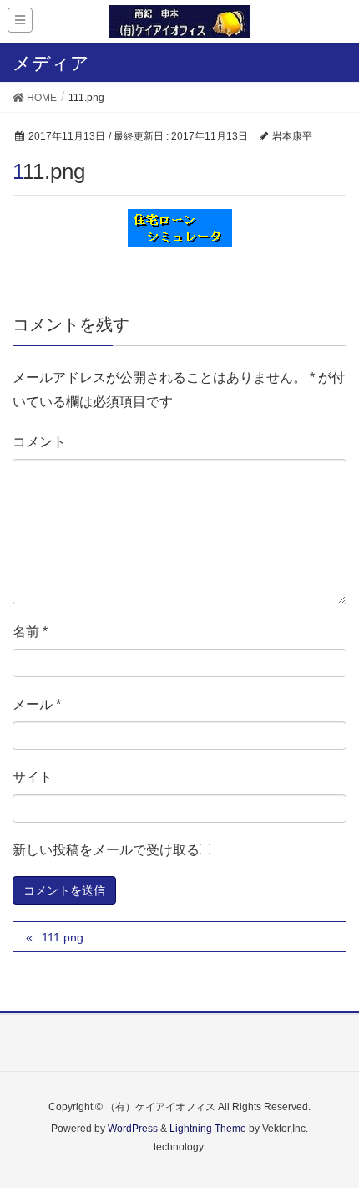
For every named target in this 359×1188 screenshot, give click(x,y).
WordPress (133, 1128)
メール (37, 704)
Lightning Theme (207, 1128)
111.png (62, 937)
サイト (33, 777)
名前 (30, 632)
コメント (39, 442)
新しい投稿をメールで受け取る (106, 850)
